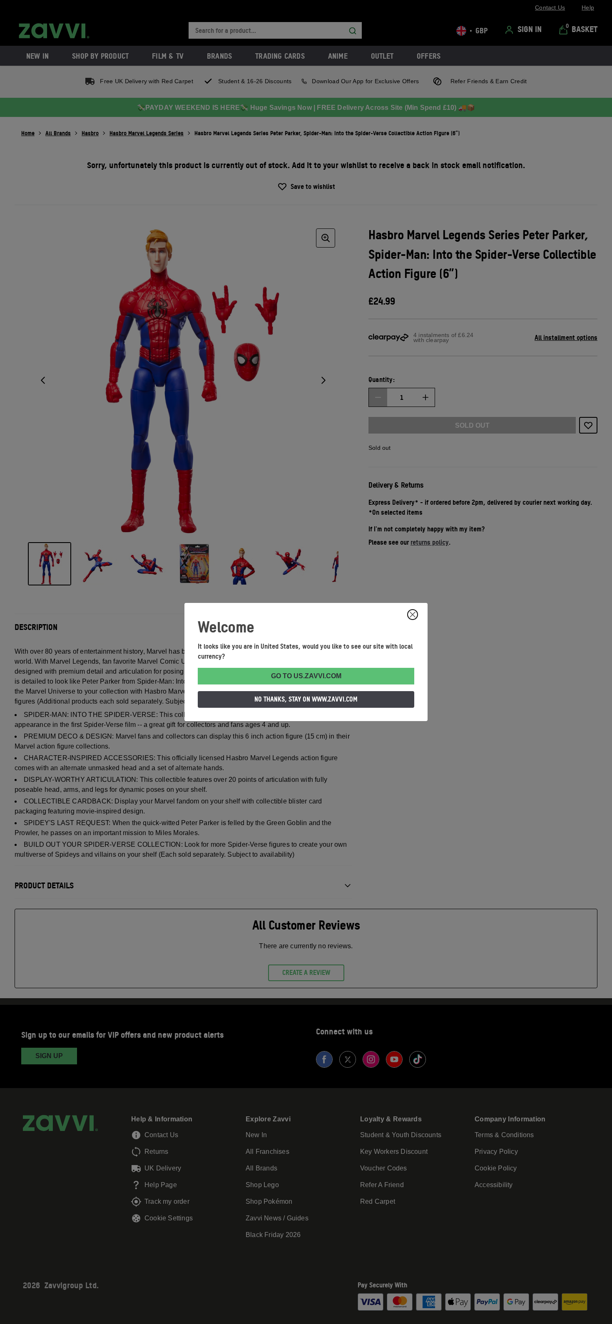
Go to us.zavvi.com (306, 675)
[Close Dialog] (413, 615)
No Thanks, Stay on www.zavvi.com (306, 699)
